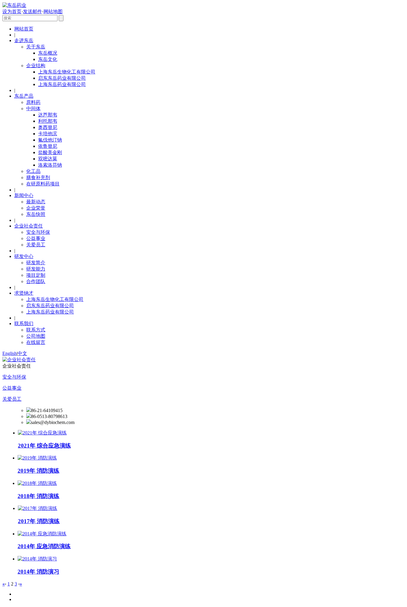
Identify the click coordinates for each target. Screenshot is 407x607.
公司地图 (35, 336)
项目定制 (35, 275)
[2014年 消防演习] (37, 558)
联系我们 (23, 323)
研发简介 (35, 262)
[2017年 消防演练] (37, 508)
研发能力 (35, 268)
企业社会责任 (28, 225)
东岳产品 (23, 96)
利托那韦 (47, 121)
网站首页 (23, 28)
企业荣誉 (35, 207)
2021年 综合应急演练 (44, 445)
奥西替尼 (47, 127)
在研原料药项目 (43, 183)
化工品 (33, 171)
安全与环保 (38, 232)
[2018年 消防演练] (37, 483)
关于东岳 (35, 46)
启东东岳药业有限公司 (62, 78)
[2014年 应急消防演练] (42, 533)
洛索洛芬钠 (50, 164)
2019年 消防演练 (38, 471)
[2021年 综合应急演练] (42, 432)
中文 (22, 353)
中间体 (33, 108)
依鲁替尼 (47, 146)
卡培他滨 (47, 133)
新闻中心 (23, 195)
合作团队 (35, 281)
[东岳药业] (14, 5)
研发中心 (23, 256)
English (9, 353)
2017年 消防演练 (39, 521)
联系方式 (35, 329)
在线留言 (35, 342)
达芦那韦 (47, 114)
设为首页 (11, 11)
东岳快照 (35, 214)
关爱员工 (35, 244)
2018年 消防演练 (38, 496)
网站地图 (53, 11)
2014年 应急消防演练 (44, 546)
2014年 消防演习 (38, 571)
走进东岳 (23, 40)
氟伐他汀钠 (50, 139)
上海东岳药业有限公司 (62, 84)
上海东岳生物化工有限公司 (66, 71)
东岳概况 (47, 53)
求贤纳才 (23, 293)
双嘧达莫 (47, 158)
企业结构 (35, 65)
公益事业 (35, 238)
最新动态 (35, 201)
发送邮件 (32, 11)
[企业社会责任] (19, 359)
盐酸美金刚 (50, 152)
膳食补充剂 (38, 177)
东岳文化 (47, 59)
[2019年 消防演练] (37, 457)
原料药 (33, 102)
